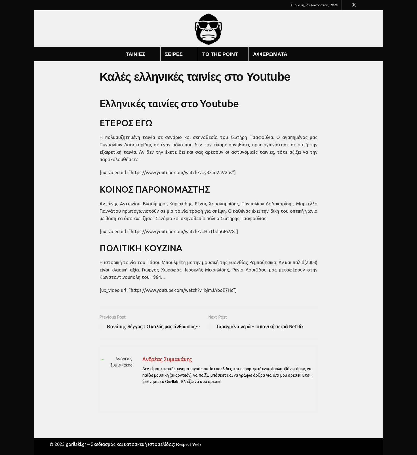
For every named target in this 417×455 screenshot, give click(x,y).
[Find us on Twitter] (354, 5)
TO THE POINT (220, 54)
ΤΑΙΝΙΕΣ (135, 54)
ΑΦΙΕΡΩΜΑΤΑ (270, 54)
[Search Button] (368, 54)
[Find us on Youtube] (361, 5)
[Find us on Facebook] (346, 5)
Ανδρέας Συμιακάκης (167, 359)
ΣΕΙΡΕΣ (174, 54)
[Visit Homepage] (208, 28)
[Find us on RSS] (368, 5)
